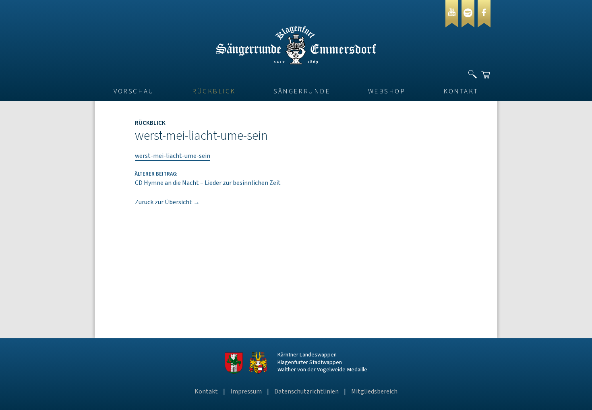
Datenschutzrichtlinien (306, 391)
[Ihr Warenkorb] (486, 71)
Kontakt (460, 91)
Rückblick (214, 91)
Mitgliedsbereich (374, 391)
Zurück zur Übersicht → (167, 202)
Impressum (246, 391)
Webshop (387, 91)
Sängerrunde (301, 91)
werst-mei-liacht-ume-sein (172, 155)
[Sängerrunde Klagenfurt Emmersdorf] (296, 62)
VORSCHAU (134, 91)
